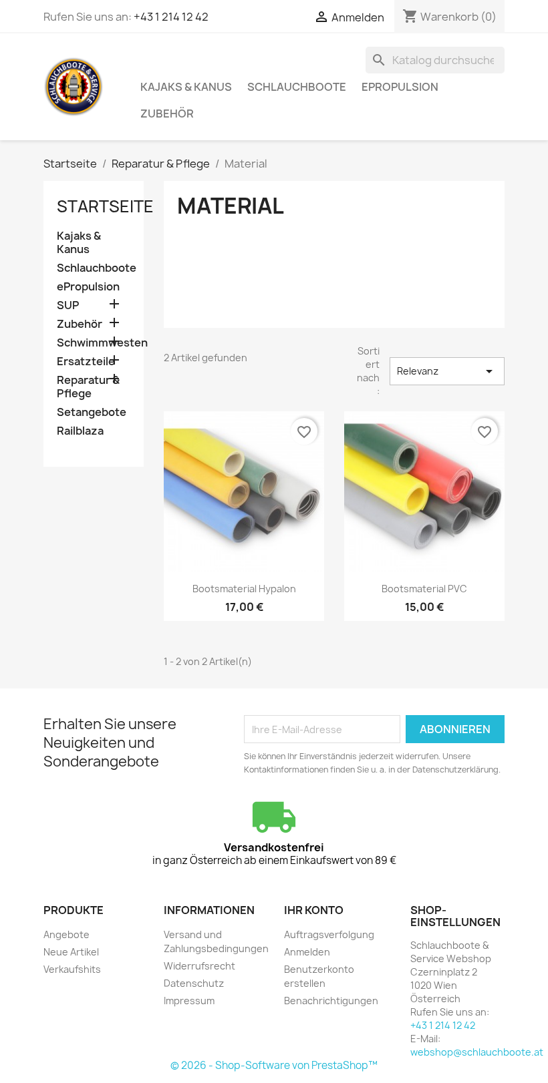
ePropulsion (400, 86)
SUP (68, 305)
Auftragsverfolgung (329, 934)
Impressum (189, 1000)
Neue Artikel (71, 951)
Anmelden (307, 951)
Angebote (66, 934)
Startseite (105, 206)
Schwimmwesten (93, 343)
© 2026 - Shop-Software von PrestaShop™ (274, 1065)
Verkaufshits (72, 969)
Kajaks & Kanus (186, 86)
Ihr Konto (314, 910)
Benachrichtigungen (331, 1000)
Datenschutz (194, 983)
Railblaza (80, 431)
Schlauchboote (296, 86)
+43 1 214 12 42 (171, 16)
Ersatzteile (86, 362)
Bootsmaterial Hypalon (244, 588)
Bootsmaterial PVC (424, 588)
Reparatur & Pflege (88, 387)
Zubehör (167, 113)
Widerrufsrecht (199, 965)
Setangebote (91, 412)
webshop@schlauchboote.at (476, 1052)
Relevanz (447, 371)
